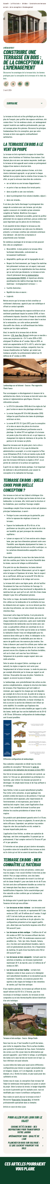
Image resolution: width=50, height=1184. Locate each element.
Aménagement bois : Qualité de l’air (26, 1137)
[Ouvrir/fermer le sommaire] (41, 103)
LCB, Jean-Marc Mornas (19, 335)
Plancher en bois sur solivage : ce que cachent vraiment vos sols (25, 1145)
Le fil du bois (15, 3)
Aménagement (8, 48)
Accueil (5, 3)
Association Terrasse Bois (21, 1099)
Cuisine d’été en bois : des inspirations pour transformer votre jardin (25, 1129)
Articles (24, 3)
